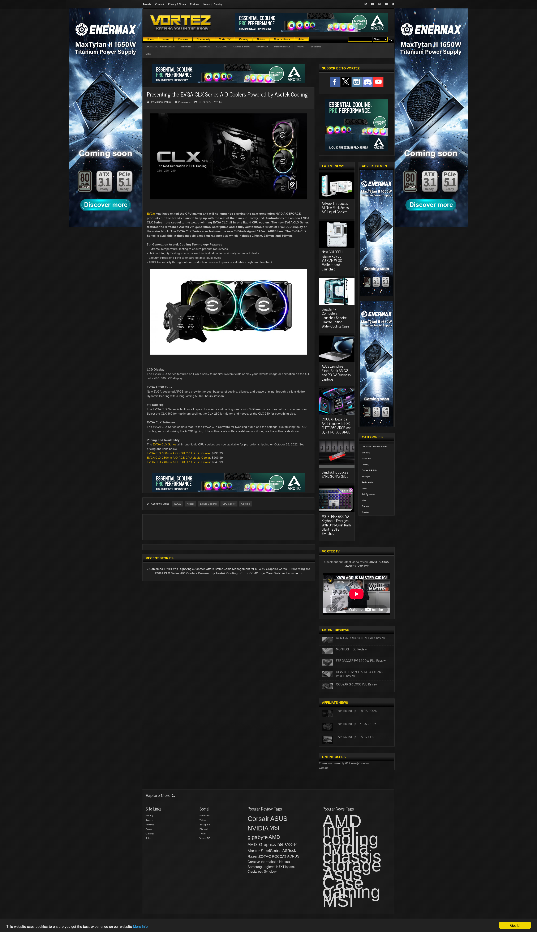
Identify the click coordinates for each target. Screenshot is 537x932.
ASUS (278, 818)
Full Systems (368, 494)
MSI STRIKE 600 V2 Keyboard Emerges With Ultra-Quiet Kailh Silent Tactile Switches (336, 524)
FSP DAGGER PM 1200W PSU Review (361, 660)
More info (140, 926)
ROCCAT (279, 856)
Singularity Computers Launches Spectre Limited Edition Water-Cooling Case (335, 317)
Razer (253, 856)
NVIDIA (258, 828)
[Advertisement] (228, 527)
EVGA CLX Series (164, 444)
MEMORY (186, 46)
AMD (274, 837)
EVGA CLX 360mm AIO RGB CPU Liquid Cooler (178, 453)
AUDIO (300, 46)
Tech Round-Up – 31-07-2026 (356, 723)
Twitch (202, 833)
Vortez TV (204, 838)
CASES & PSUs (241, 46)
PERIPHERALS (282, 46)
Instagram (204, 824)
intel (280, 844)
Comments (184, 102)
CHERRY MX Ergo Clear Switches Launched (270, 573)
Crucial (252, 871)
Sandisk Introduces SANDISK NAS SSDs (335, 474)
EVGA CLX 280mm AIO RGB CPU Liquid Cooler (178, 457)
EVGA (151, 213)
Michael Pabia (162, 102)
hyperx (290, 866)
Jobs (148, 838)
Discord (203, 829)
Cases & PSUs (369, 470)
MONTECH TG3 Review (351, 649)
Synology (270, 871)
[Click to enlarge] (228, 115)
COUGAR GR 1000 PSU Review (356, 684)
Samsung (255, 867)
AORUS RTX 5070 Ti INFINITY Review (360, 637)
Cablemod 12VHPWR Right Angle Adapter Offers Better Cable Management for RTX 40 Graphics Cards (218, 568)
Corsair (258, 818)
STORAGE (262, 46)
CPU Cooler (229, 504)
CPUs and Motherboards (374, 446)
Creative (254, 862)
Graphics (366, 458)
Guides (365, 512)
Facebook (204, 815)
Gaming (218, 4)
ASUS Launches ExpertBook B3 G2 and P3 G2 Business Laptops (336, 372)
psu (260, 871)
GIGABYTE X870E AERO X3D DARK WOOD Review (359, 673)
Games (365, 506)
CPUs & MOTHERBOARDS (160, 46)
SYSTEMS (315, 46)
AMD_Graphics (262, 844)
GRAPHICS (204, 46)
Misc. (364, 500)
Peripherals (367, 482)
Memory (366, 452)
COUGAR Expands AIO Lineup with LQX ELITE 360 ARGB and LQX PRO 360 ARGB (337, 425)
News (206, 4)
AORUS (293, 856)
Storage (366, 476)
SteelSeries (271, 850)
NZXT (280, 866)
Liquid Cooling (208, 504)
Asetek (190, 504)
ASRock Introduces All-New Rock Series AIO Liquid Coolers (335, 207)
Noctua (284, 862)
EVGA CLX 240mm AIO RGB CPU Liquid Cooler (178, 462)
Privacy (149, 815)
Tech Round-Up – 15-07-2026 (356, 736)
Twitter (202, 820)
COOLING (221, 46)
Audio (364, 488)
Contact (159, 4)
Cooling (245, 504)
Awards (147, 4)
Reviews (194, 4)
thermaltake (269, 862)
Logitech (269, 867)
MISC (148, 54)
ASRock (289, 850)
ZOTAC (264, 856)
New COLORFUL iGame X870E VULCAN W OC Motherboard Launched (333, 260)
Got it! (515, 925)
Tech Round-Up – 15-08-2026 (356, 710)
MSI (274, 828)
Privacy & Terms (177, 4)
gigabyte (258, 837)
